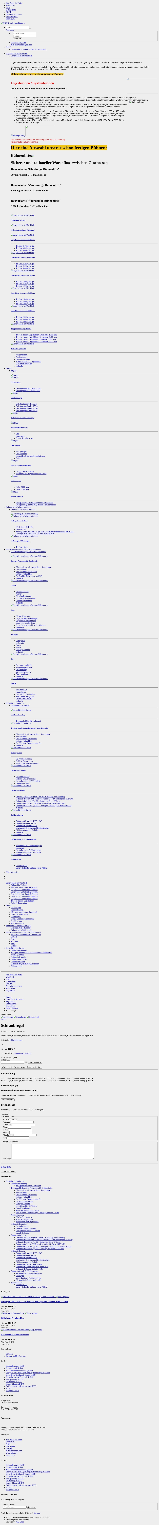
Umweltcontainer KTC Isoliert (28, 781)
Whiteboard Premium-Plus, (12, 1318)
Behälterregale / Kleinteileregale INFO (21, 1386)
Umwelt (14, 937)
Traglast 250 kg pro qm (25, 246)
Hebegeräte (20, 641)
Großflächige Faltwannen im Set (28, 743)
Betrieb (14, 946)
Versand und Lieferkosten (16, 1356)
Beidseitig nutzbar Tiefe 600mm (28, 388)
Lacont (3, 1019)
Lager (13, 939)
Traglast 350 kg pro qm (25, 248)
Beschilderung (21, 670)
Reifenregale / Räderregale (21, 930)
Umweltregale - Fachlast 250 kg (28, 850)
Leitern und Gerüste (24, 699)
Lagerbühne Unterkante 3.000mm (24, 896)
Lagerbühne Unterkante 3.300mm (24, 899)
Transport (14, 941)
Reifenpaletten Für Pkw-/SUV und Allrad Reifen (35, 534)
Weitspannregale (17, 923)
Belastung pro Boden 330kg (27, 411)
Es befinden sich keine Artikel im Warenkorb (28, 49)
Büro (13, 943)
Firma (5, 1127)
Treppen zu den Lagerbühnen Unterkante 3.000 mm (36, 341)
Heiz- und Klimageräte (25, 696)
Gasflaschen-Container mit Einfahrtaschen (32, 828)
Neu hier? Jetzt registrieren (21, 45)
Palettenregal (16, 916)
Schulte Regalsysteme (24, 438)
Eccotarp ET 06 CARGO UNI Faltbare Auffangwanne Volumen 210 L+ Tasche (34, 1302)
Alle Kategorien (12, 872)
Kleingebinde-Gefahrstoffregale (28, 852)
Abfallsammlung (22, 592)
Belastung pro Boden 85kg (26, 404)
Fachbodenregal (17, 910)
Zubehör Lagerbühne (19, 903)
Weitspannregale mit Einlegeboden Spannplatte (34, 502)
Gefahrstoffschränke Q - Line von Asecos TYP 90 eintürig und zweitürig (44, 799)
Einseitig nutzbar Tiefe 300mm (28, 391)
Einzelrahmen (21, 454)
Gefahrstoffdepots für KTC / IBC (29, 821)
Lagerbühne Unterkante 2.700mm (24, 894)
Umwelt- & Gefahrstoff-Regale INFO (21, 1375)
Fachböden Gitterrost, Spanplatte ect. (30, 456)
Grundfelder (11, 1006)
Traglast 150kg (22, 547)
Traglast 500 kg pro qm (25, 250)
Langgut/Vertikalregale (25, 471)
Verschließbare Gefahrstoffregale (29, 846)
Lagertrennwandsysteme (25, 623)
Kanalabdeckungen (23, 1208)
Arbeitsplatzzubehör (24, 665)
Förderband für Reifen (24, 527)
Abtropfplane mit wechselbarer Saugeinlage (33, 734)
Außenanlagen (21, 690)
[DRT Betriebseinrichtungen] (13, 23)
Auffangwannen (17, 955)
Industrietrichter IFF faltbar (26, 1206)
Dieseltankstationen (23, 596)
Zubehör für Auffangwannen (27, 763)
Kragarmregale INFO (14, 1368)
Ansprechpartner (12, 1391)
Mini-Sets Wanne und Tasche (27, 1210)
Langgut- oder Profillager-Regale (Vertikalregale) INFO (28, 1373)
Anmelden (17, 39)
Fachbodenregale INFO (15, 1366)
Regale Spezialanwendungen (22, 919)
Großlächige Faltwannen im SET (29, 576)
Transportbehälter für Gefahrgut (28, 721)
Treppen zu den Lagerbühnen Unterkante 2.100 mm (36, 335)
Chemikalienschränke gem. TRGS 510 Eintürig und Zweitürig (40, 796)
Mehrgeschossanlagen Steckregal (24, 887)
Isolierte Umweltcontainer (26, 779)
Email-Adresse (9, 1505)
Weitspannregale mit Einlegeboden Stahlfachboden (36, 505)
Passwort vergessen (18, 42)
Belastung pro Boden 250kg (27, 408)
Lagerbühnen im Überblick (16, 53)
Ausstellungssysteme (24, 667)
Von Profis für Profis (14, 3)
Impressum (10, 19)
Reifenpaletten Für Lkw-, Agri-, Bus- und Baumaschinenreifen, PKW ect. (45, 531)
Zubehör (19, 458)
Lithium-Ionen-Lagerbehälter (27, 830)
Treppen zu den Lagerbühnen (22, 901)
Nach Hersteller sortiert (20, 914)
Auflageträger (21, 451)
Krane (18, 647)
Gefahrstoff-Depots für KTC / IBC (29, 1269)
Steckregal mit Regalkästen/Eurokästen (31, 474)
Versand (37, 1513)
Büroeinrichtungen (23, 674)
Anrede (6, 1119)
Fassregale (20, 848)
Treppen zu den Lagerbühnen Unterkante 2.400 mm (36, 337)
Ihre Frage (7, 1159)
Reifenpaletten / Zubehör (20, 928)
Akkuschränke (21, 866)
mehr (19, 366)
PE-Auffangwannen (24, 759)
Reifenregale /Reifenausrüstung (18, 507)
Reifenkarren (21, 529)
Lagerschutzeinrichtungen (26, 621)
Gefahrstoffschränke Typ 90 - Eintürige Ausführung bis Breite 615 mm (43, 805)
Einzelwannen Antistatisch (26, 572)
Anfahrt (9, 1388)
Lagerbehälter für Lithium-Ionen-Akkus (31, 868)
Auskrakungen (21, 357)
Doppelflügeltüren (23, 359)
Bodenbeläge (21, 692)
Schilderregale (16, 921)
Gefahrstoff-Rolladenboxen (26, 826)
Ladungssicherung (23, 650)
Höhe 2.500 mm (22, 489)
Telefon (6, 1132)
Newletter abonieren (14, 14)
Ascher (18, 594)
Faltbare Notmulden (24, 574)
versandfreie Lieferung (22, 1053)
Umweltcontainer (22, 776)
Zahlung (9, 1354)
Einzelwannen (21, 569)
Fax (4, 1138)
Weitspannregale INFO (15, 1379)
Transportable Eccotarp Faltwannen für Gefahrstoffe (31, 952)
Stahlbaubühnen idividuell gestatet (19, 1370)
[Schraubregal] (7, 1017)
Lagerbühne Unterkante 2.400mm (24, 892)
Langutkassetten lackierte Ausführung (30, 625)
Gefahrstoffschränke (19, 959)
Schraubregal (11, 1004)
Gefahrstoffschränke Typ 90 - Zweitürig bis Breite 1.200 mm (40, 1249)
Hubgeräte (20, 643)
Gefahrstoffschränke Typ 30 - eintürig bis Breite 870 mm (38, 801)
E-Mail (5, 1130)
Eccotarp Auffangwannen (26, 598)
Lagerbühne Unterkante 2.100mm (24, 890)
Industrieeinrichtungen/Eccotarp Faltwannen (23, 549)
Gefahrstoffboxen (18, 961)
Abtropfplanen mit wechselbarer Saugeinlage (33, 567)
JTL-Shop (20, 1522)
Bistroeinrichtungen (23, 672)
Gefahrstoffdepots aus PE (26, 823)
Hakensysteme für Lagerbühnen (28, 361)
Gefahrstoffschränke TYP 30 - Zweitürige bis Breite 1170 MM (40, 803)
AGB (8, 7)
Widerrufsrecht (12, 16)
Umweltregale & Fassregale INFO (19, 1377)
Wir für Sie (10, 5)
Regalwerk (20, 436)
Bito (17, 434)
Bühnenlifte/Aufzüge (19, 885)
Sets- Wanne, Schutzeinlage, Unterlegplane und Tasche (37, 1213)
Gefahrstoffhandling (24, 601)
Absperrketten (21, 355)
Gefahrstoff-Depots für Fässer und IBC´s (32, 1267)
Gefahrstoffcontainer (19, 957)
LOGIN (9, 12)
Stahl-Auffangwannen (24, 761)
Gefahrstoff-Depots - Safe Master (29, 1264)
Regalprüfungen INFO (15, 1384)
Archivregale (16, 908)
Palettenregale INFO (14, 1382)
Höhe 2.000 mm (22, 487)
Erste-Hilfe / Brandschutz (26, 694)
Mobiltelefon (8, 1135)
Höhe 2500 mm (12, 1008)
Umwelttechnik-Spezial (15, 703)
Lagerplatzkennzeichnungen (27, 618)
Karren (18, 645)
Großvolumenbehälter (24, 1201)
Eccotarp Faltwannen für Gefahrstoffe (26, 934)
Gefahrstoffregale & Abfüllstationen (25, 964)
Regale (8, 368)
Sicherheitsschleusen (24, 364)
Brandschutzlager (23, 783)
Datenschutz (11, 10)
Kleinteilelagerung (23, 616)
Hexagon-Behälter (23, 1204)
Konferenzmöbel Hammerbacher (15, 1335)
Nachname (7, 1124)
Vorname (6, 1122)
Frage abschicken (8, 1171)
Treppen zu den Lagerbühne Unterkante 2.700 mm (36, 339)
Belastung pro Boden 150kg (27, 406)
